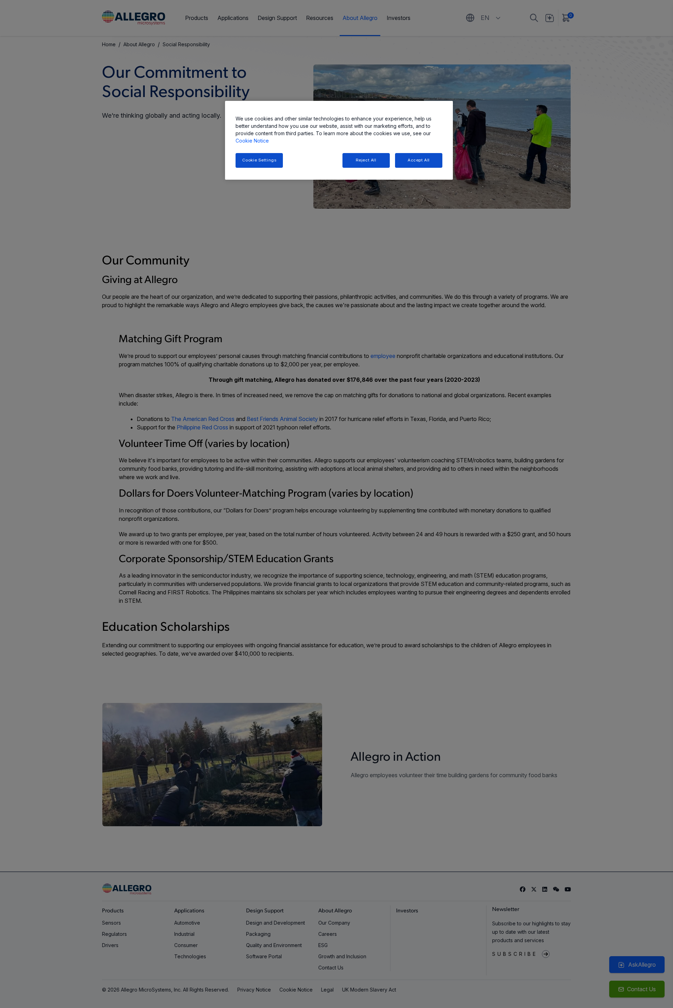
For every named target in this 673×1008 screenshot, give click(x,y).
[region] (339, 140)
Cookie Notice (252, 141)
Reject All (366, 160)
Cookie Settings (259, 160)
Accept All (419, 160)
